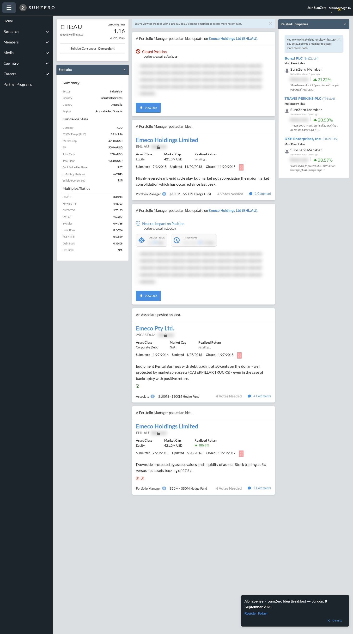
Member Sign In (340, 8)
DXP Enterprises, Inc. (311, 139)
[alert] (295, 611)
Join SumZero (316, 8)
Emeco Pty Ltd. (155, 328)
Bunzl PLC (301, 58)
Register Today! (256, 613)
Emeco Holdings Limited (167, 140)
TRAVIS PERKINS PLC (310, 98)
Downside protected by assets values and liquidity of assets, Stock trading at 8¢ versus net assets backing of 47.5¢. (201, 467)
